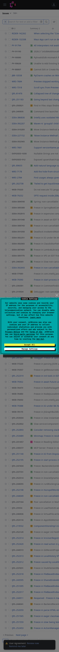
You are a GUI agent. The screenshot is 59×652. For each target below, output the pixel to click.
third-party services (24, 334)
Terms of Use (35, 332)
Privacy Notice (12, 332)
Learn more (35, 317)
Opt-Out (40, 339)
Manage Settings (30, 349)
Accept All (29, 345)
